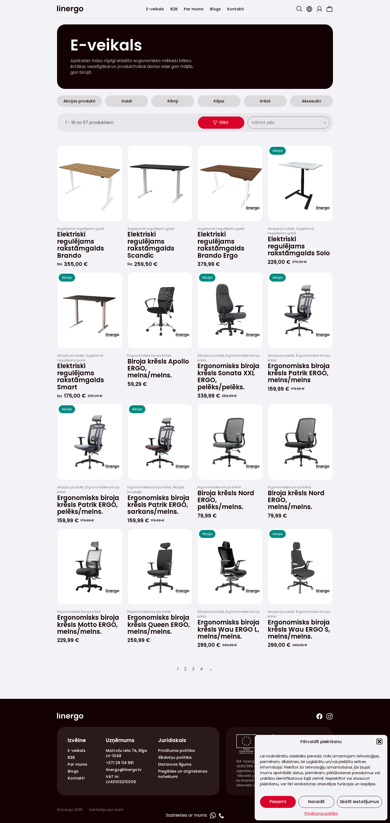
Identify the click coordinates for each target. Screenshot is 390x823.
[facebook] (319, 716)
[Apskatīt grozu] (329, 9)
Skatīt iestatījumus (359, 801)
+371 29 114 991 (120, 762)
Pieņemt (278, 801)
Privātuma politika (321, 813)
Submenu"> (309, 9)
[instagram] (329, 716)
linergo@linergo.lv (123, 769)
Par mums (193, 9)
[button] (379, 741)
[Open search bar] (299, 8)
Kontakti (235, 9)
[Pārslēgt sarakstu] (326, 122)
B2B (173, 9)
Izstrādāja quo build (106, 809)
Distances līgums (175, 764)
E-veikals (155, 9)
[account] (319, 9)
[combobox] (285, 122)
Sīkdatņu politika (175, 757)
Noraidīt (316, 801)
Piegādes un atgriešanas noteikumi (182, 774)
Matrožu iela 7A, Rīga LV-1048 (126, 753)
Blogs (215, 9)
